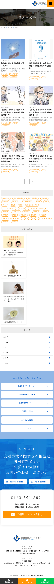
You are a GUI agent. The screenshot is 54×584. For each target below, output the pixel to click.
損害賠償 (5, 215)
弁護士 (19, 218)
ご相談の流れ (27, 411)
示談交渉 (43, 215)
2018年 (5, 347)
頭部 (20, 205)
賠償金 (45, 211)
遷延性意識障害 (32, 198)
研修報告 (5, 221)
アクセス (27, 428)
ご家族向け (15, 211)
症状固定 (15, 221)
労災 (33, 218)
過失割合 (26, 211)
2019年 (5, 342)
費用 (26, 218)
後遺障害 (36, 211)
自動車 (13, 205)
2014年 (5, 363)
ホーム (3, 27)
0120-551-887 (26, 498)
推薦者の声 (5, 198)
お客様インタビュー (27, 386)
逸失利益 (23, 215)
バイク (4, 205)
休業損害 (33, 215)
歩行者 (38, 201)
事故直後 (5, 211)
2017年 (5, 353)
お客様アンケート (27, 403)
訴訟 (11, 218)
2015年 (5, 358)
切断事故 (5, 201)
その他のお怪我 (27, 201)
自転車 (47, 201)
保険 (3, 218)
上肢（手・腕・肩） (8, 208)
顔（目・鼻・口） (32, 205)
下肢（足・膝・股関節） (36, 208)
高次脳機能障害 (18, 198)
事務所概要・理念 (27, 394)
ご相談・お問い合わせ (30, 514)
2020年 (5, 337)
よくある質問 (27, 420)
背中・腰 (22, 208)
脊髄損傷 (44, 198)
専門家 (41, 218)
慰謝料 (14, 215)
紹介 (49, 218)
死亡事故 (15, 201)
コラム (10, 27)
